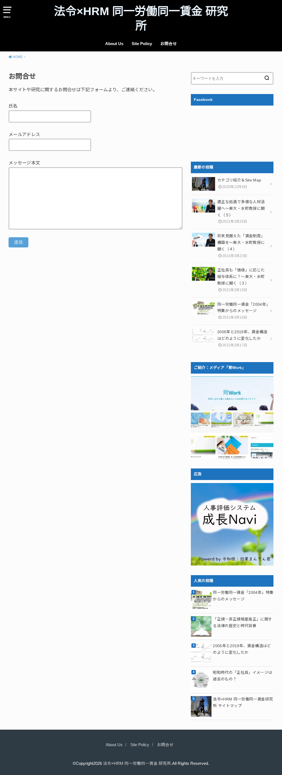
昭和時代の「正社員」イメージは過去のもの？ (242, 675)
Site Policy (142, 44)
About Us (114, 44)
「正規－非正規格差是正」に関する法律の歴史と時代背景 (242, 622)
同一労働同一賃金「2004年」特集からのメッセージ (243, 595)
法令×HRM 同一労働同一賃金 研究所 (141, 18)
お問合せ (168, 44)
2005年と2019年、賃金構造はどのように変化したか (242, 649)
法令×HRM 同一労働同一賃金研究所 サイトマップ (243, 702)
